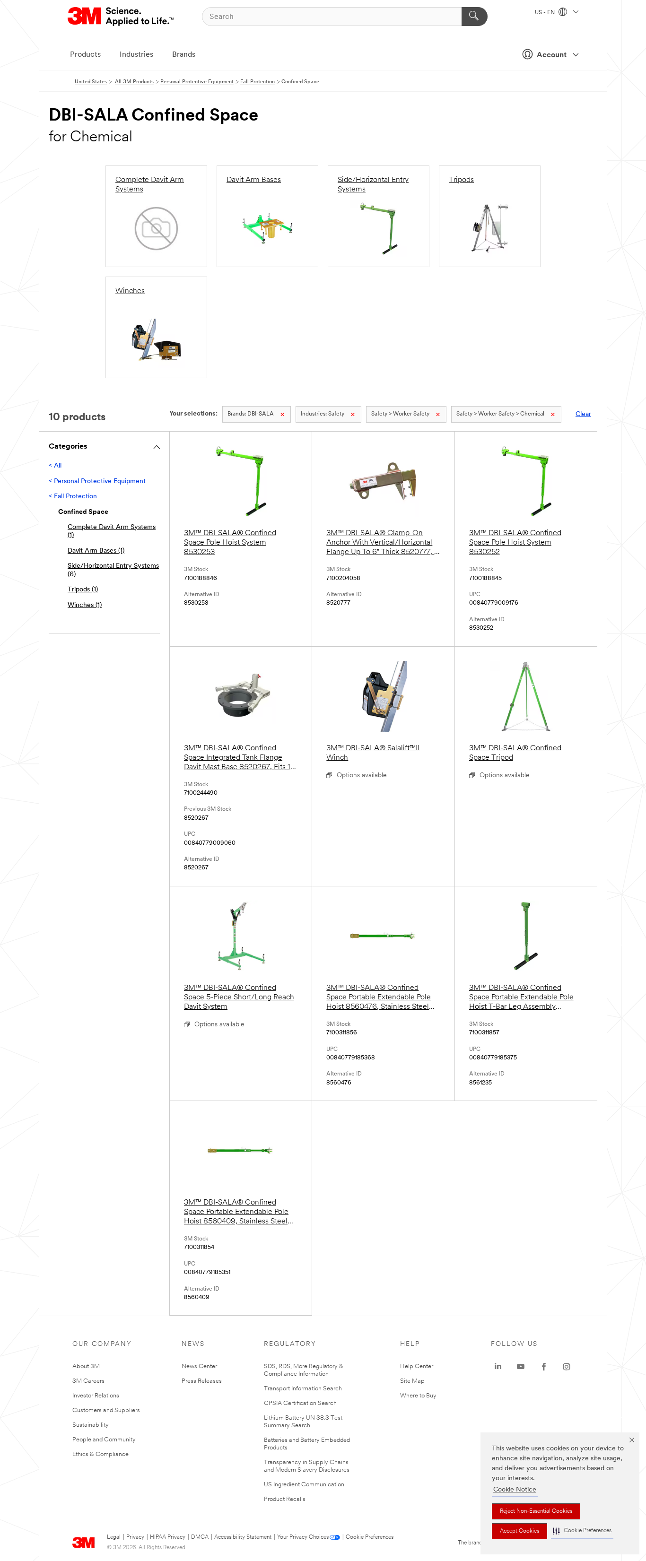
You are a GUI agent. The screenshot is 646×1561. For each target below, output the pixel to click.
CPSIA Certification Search (300, 1403)
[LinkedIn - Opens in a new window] (498, 1367)
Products (85, 55)
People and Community (104, 1440)
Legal (114, 1537)
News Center (199, 1366)
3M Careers (88, 1381)
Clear (583, 414)
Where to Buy (418, 1396)
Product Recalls (285, 1499)
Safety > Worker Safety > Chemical (500, 414)
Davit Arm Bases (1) (96, 551)
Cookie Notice (514, 1489)
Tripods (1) (83, 589)
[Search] (475, 16)
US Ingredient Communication (304, 1485)
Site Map (412, 1381)
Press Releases (202, 1381)
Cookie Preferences (369, 1537)
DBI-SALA (250, 414)
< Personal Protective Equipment (97, 481)
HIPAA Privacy (167, 1537)
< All (55, 465)
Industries (136, 55)
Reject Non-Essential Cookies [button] (536, 1511)
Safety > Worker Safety (400, 414)
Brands (183, 55)
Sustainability (90, 1425)
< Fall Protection (73, 496)
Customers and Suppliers (106, 1410)
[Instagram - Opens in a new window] (566, 1367)
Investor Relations (95, 1396)
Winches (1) (85, 605)
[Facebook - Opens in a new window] (544, 1367)
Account (551, 55)
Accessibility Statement (242, 1537)
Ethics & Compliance (100, 1454)
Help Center (416, 1366)
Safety (322, 414)
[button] (582, 1531)
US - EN (545, 13)
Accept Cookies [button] (519, 1531)
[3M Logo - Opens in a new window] (121, 16)
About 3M (86, 1366)
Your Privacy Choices (303, 1537)
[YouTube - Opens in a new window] (521, 1367)
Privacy (135, 1537)
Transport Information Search (303, 1389)
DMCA (200, 1537)
